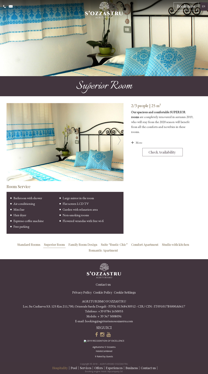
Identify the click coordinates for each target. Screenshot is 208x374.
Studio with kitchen (175, 244)
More (139, 143)
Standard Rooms (28, 244)
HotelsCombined (104, 351)
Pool (74, 368)
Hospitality (60, 368)
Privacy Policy (82, 292)
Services (85, 368)
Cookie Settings (125, 292)
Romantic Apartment (103, 250)
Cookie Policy (102, 292)
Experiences (114, 368)
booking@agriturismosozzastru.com (109, 321)
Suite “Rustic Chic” (114, 244)
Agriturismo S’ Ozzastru (104, 347)
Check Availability (162, 152)
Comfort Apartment (144, 244)
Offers (98, 368)
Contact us (148, 368)
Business (132, 368)
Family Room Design (83, 244)
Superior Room (54, 244)
